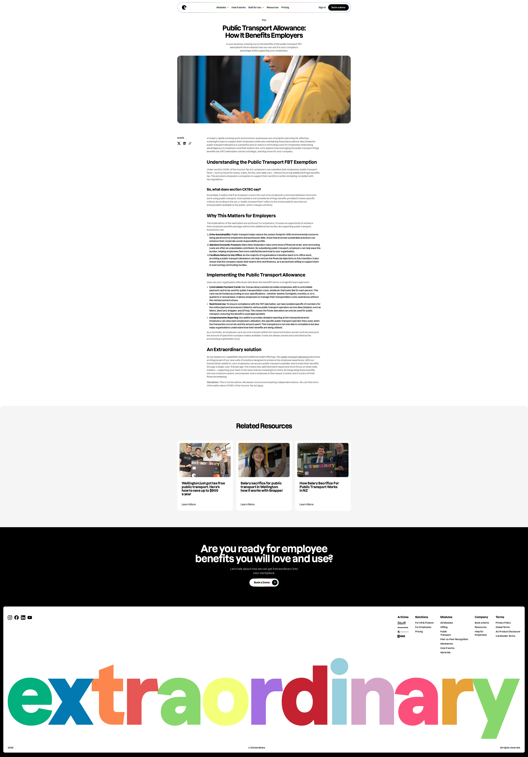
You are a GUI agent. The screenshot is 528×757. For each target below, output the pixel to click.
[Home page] (184, 7)
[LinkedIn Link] (23, 617)
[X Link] (10, 617)
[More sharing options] (190, 143)
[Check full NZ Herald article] (403, 631)
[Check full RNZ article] (402, 636)
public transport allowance (295, 357)
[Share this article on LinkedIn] (184, 143)
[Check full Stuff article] (402, 623)
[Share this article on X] (179, 143)
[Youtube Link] (30, 617)
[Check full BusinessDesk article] (403, 627)
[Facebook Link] (16, 617)
